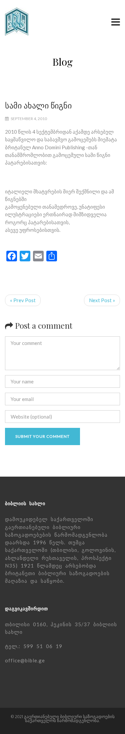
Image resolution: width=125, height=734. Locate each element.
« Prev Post (23, 300)
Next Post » (102, 300)
